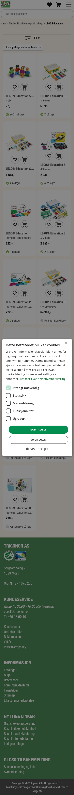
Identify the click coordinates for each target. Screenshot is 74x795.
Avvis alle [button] (38, 439)
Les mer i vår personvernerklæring (43, 379)
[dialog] (37, 397)
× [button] (65, 343)
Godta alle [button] (38, 429)
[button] (37, 449)
